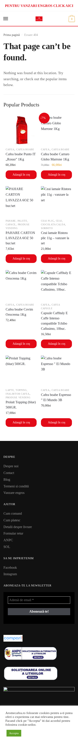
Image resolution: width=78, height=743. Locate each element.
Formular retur (13, 533)
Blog (6, 479)
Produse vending (18, 397)
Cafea (10, 149)
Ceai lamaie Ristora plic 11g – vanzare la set (55, 238)
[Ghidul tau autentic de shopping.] (39, 638)
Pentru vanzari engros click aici (39, 6)
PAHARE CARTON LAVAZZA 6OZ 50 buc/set (20, 238)
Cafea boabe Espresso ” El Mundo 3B (56, 397)
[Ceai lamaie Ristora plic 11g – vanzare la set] (56, 201)
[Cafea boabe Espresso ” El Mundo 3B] (56, 370)
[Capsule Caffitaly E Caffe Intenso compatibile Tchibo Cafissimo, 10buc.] (56, 285)
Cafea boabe (25, 149)
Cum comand (12, 513)
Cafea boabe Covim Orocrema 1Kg (19, 311)
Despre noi (10, 466)
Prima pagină (11, 35)
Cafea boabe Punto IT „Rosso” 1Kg (21, 156)
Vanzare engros (13, 493)
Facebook (10, 567)
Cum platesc (11, 520)
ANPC (8, 540)
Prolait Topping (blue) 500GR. (21, 404)
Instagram (10, 574)
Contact (8, 473)
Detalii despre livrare (17, 527)
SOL (6, 547)
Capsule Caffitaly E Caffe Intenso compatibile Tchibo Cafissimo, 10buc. (54, 320)
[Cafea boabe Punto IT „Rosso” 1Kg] (21, 130)
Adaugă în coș (21, 174)
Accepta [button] (14, 733)
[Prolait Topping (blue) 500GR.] (21, 370)
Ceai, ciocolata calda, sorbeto (53, 224)
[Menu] (5, 19)
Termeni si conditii (16, 486)
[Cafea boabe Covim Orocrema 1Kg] (21, 285)
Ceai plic (47, 220)
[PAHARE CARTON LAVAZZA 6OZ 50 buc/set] (21, 201)
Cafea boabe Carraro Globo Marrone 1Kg (55, 156)
